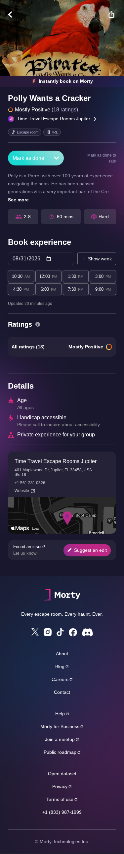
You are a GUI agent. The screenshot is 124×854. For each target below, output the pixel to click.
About (62, 653)
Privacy (59, 786)
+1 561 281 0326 (30, 483)
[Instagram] (48, 632)
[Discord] (87, 632)
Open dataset (62, 773)
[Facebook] (73, 632)
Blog (59, 666)
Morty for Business (59, 726)
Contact (62, 692)
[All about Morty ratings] (37, 324)
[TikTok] (60, 632)
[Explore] (13, 14)
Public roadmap (60, 752)
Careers (60, 679)
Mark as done (28, 158)
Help (60, 713)
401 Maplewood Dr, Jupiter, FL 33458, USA (53, 470)
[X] (35, 631)
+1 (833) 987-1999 (62, 812)
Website (22, 490)
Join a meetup (60, 739)
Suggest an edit (90, 550)
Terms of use (59, 799)
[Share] (111, 14)
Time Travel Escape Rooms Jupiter (53, 118)
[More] (56, 158)
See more (18, 199)
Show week (100, 258)
